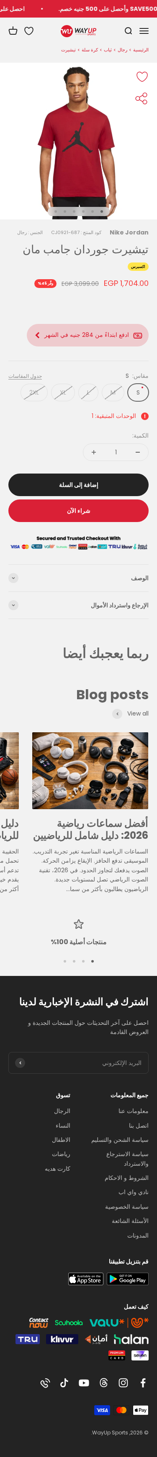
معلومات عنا (133, 1111)
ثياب (108, 49)
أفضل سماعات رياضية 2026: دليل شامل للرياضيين (90, 829)
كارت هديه (57, 1168)
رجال (122, 49)
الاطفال (61, 1140)
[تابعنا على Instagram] (123, 1382)
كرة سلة (90, 49)
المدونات (138, 1235)
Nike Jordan (129, 232)
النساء (63, 1125)
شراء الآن (78, 511)
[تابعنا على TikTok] (64, 1382)
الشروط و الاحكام (127, 1178)
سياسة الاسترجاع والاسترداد (127, 1158)
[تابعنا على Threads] (103, 1382)
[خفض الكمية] (137, 452)
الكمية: (140, 435)
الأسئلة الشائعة (130, 1221)
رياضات (61, 1154)
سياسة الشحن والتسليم (120, 1140)
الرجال (62, 1111)
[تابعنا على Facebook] (143, 1382)
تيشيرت (68, 49)
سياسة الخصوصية (127, 1206)
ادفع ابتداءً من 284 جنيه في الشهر (86, 335)
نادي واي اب (133, 1192)
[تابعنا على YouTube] (84, 1382)
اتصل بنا (139, 1125)
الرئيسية (141, 49)
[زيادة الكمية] (93, 452)
